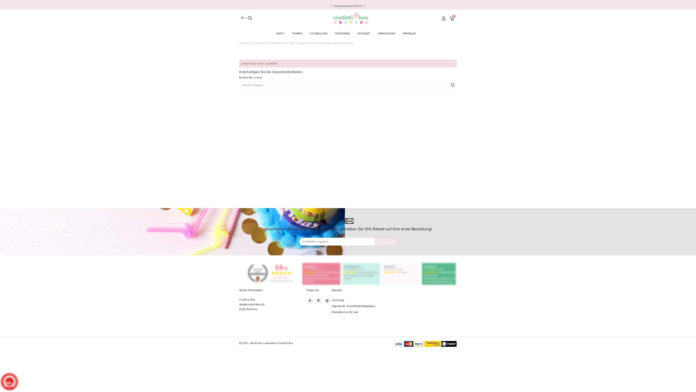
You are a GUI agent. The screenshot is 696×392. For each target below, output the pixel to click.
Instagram (327, 300)
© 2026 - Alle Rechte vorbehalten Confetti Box (266, 343)
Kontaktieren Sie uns (345, 312)
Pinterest (318, 300)
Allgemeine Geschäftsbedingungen (353, 306)
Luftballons (319, 33)
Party (280, 33)
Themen (297, 33)
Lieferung (338, 300)
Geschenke (342, 33)
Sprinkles (409, 33)
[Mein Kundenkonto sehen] (443, 18)
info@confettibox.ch (252, 304)
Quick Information (251, 290)
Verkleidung (386, 33)
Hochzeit (364, 33)
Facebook (310, 300)
